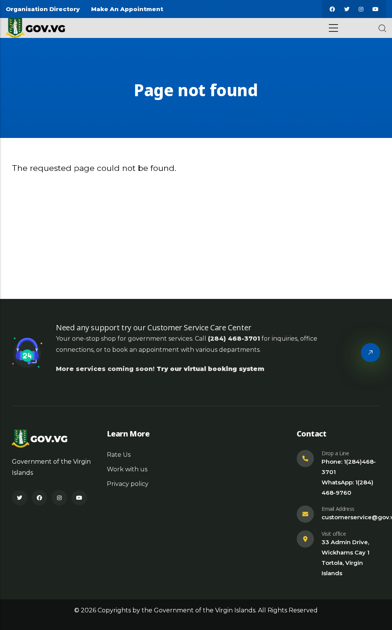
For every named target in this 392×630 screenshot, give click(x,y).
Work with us (127, 469)
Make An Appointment (127, 9)
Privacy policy (128, 483)
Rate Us (119, 454)
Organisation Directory (43, 9)
